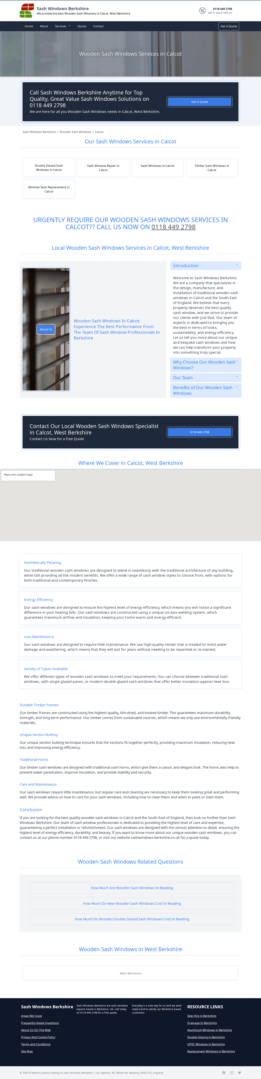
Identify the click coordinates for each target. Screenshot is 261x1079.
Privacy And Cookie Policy (38, 1037)
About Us (46, 329)
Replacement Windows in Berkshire (211, 1051)
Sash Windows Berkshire (63, 8)
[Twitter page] (239, 1072)
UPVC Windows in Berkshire (206, 1044)
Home (29, 26)
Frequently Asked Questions (40, 1023)
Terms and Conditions (36, 1044)
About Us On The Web (36, 1030)
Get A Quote (229, 26)
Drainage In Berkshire (202, 1023)
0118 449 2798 (173, 226)
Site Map (27, 1051)
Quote (82, 26)
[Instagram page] (231, 1072)
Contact (98, 26)
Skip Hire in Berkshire (201, 1016)
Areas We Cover (31, 1016)
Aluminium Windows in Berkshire (209, 1030)
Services (60, 26)
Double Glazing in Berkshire (206, 1037)
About (44, 26)
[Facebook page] (224, 1072)
